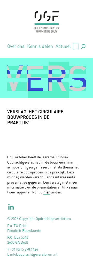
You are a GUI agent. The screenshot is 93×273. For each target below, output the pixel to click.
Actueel (63, 46)
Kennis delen (40, 46)
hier (46, 192)
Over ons (16, 46)
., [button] (82, 46)
